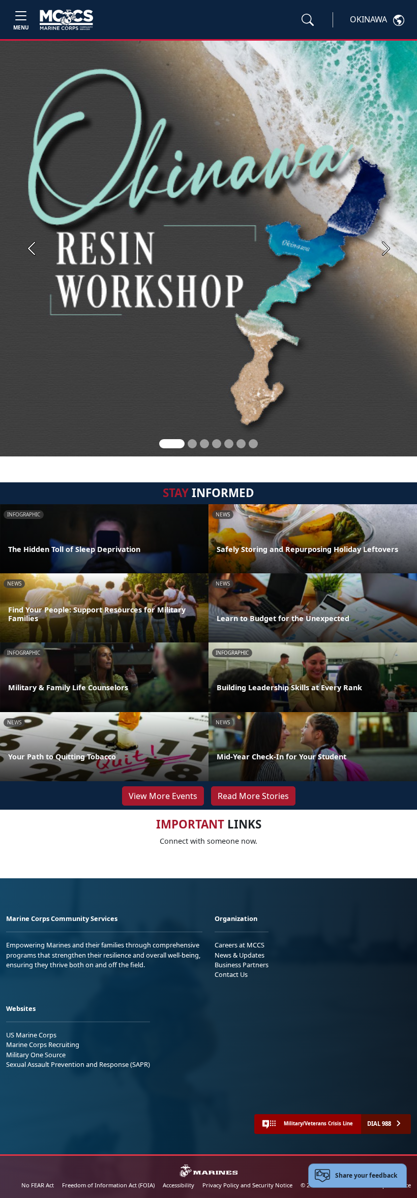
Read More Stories (253, 796)
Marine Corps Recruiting (42, 1044)
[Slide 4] (216, 443)
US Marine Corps (31, 1034)
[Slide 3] (204, 443)
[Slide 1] (172, 443)
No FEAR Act (37, 1185)
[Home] (66, 20)
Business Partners (242, 964)
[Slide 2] (192, 443)
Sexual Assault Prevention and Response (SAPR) (78, 1064)
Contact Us (231, 974)
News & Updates (239, 955)
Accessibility (178, 1185)
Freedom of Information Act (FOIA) (108, 1185)
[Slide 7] (253, 443)
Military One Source (36, 1054)
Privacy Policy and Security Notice (247, 1185)
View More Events (163, 796)
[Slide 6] (241, 443)
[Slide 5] (228, 443)
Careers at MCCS (239, 944)
